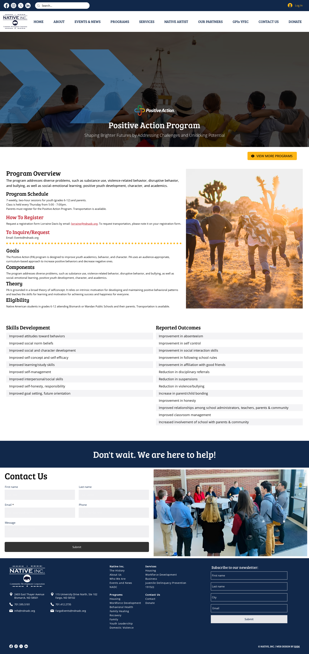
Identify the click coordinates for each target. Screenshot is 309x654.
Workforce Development (161, 574)
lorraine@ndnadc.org (84, 223)
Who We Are (118, 578)
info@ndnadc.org (24, 610)
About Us (116, 574)
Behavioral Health (121, 607)
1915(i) (149, 587)
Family (114, 619)
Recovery (115, 615)
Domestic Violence (122, 627)
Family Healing (119, 611)
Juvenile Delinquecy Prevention (165, 583)
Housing (150, 570)
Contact (150, 598)
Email (8, 504)
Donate (150, 603)
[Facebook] (6, 5)
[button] (61, 21)
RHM (297, 646)
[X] (20, 5)
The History (117, 570)
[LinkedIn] (28, 5)
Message (10, 522)
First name (11, 487)
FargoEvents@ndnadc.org (70, 610)
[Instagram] (13, 5)
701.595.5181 (22, 604)
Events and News (121, 583)
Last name (85, 487)
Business (151, 578)
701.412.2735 (63, 604)
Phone (83, 504)
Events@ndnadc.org (26, 237)
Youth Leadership (121, 623)
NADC (113, 587)
